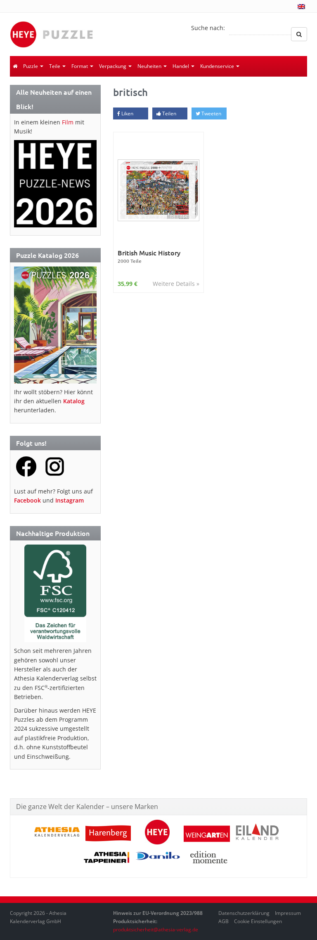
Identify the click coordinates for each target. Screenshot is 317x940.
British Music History (149, 256)
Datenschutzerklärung (244, 913)
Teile (55, 66)
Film (67, 122)
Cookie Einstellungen (258, 921)
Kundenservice (217, 66)
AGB (223, 921)
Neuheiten (150, 66)
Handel (181, 66)
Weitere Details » (176, 284)
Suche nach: (208, 28)
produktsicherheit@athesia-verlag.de (155, 929)
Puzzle (31, 66)
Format (80, 66)
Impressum (288, 913)
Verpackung (113, 66)
